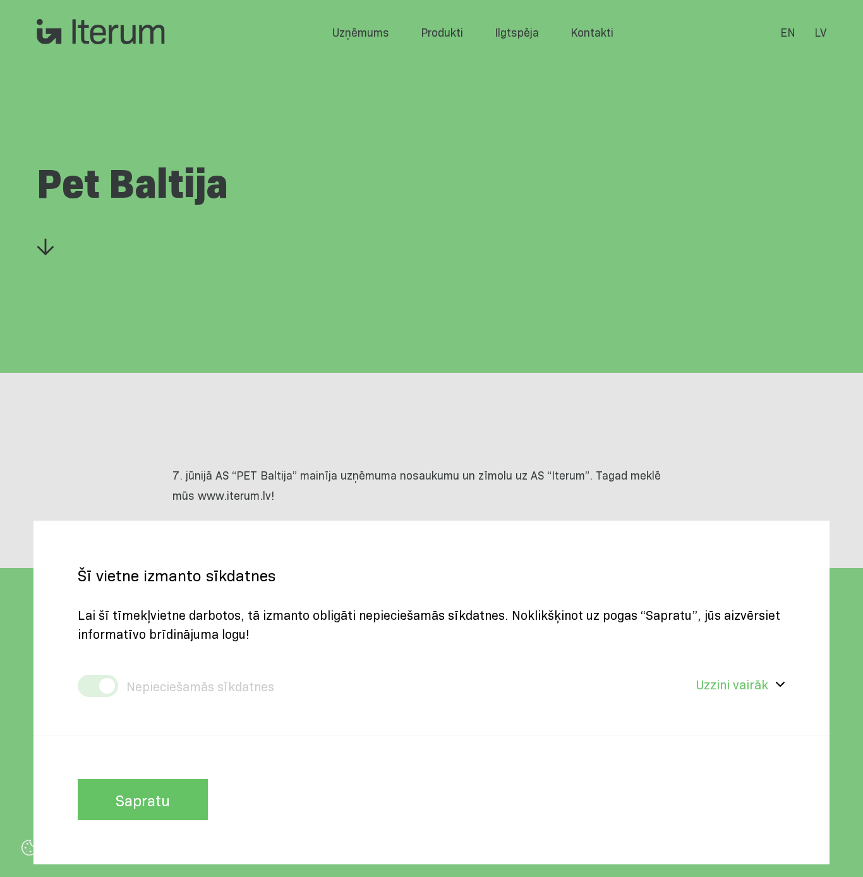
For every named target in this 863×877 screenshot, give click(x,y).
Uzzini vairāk (732, 684)
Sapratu (143, 800)
